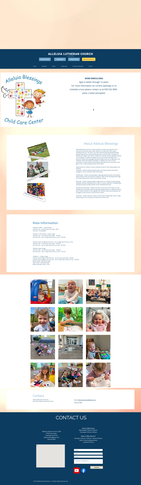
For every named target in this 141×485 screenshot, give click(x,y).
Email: (76, 400)
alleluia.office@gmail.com (51, 437)
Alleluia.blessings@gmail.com (87, 400)
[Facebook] (93, 110)
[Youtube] (77, 470)
